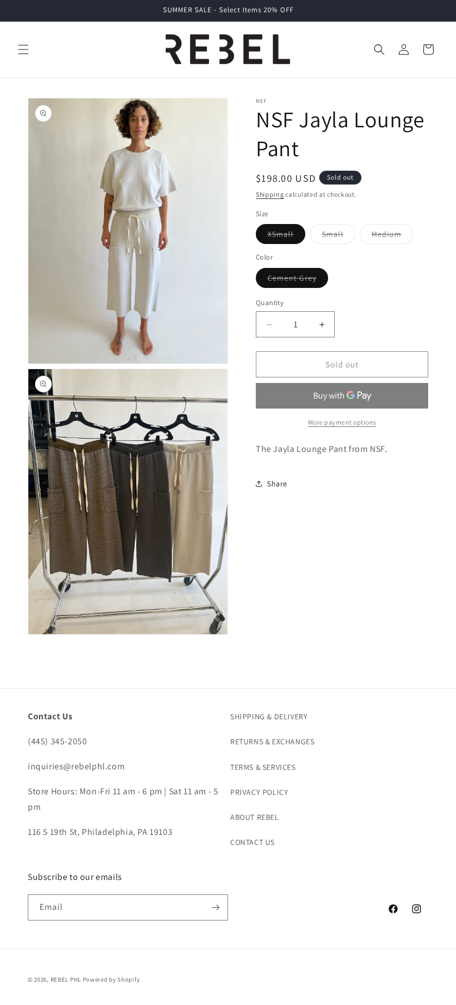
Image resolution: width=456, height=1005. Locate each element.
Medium (392, 236)
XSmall (286, 236)
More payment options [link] (342, 422)
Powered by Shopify (111, 979)
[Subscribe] (215, 907)
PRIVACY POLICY (259, 792)
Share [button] (277, 484)
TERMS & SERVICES (263, 767)
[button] (23, 49)
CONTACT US (252, 842)
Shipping (270, 194)
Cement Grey (297, 280)
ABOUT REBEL (254, 817)
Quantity (270, 302)
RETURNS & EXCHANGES (272, 742)
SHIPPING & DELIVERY (269, 717)
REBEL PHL (66, 979)
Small (338, 236)
